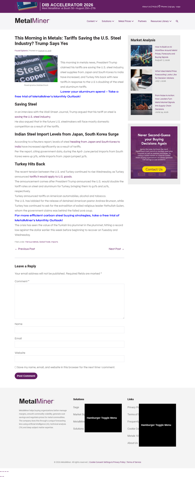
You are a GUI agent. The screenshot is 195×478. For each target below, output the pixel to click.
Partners (142, 21)
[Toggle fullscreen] (3, 471)
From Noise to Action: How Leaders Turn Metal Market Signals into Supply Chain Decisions (165, 102)
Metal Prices (124, 21)
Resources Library (160, 21)
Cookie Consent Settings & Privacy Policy (107, 462)
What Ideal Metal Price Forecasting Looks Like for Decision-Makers (166, 74)
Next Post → (116, 249)
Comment (22, 281)
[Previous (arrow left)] (1, 476)
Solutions (107, 21)
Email (18, 338)
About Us (146, 6)
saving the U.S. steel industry (32, 117)
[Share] (5, 471)
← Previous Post (25, 249)
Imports (54, 242)
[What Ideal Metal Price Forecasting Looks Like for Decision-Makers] (141, 80)
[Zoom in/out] (1, 471)
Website (20, 353)
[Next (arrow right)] (3, 476)
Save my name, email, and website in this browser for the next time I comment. (66, 367)
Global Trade (44, 242)
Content (91, 21)
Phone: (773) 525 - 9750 (169, 6)
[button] (177, 21)
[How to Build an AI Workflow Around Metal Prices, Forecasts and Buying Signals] (141, 55)
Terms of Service (134, 462)
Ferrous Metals (31, 242)
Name (18, 324)
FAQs (154, 6)
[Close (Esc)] (8, 471)
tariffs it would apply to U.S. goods (51, 176)
